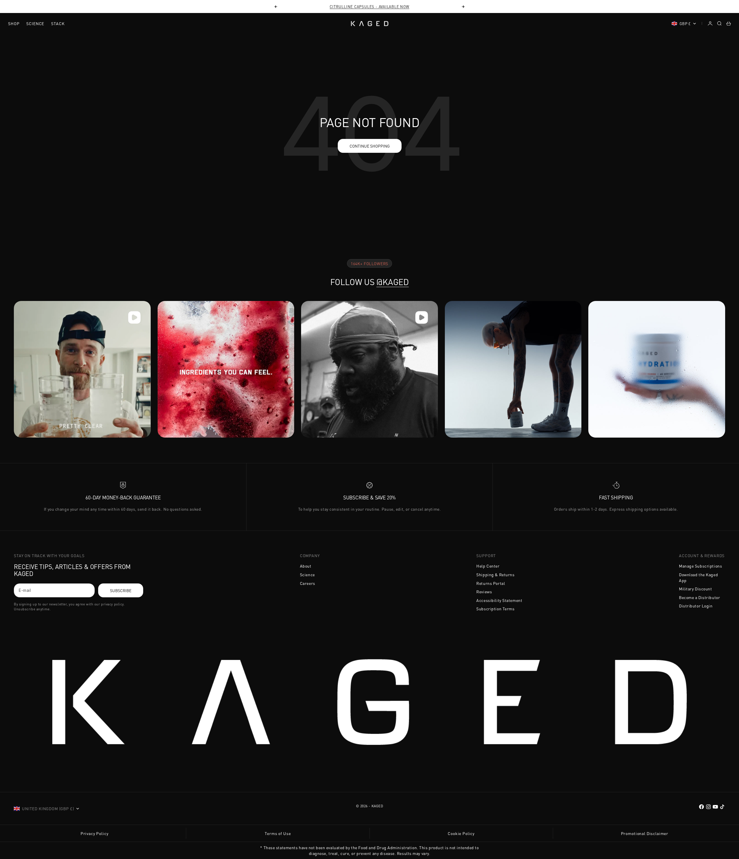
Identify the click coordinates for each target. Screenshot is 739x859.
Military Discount (695, 588)
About (305, 565)
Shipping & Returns (495, 574)
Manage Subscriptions (700, 565)
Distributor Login (696, 605)
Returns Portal (490, 583)
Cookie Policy (461, 833)
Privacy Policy (95, 833)
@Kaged (392, 281)
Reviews (484, 591)
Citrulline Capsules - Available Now (369, 6)
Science (35, 23)
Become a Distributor (699, 597)
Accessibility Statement (499, 600)
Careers (307, 583)
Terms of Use (278, 833)
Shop (13, 23)
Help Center (487, 565)
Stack (57, 23)
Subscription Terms (495, 608)
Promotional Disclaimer (644, 833)
